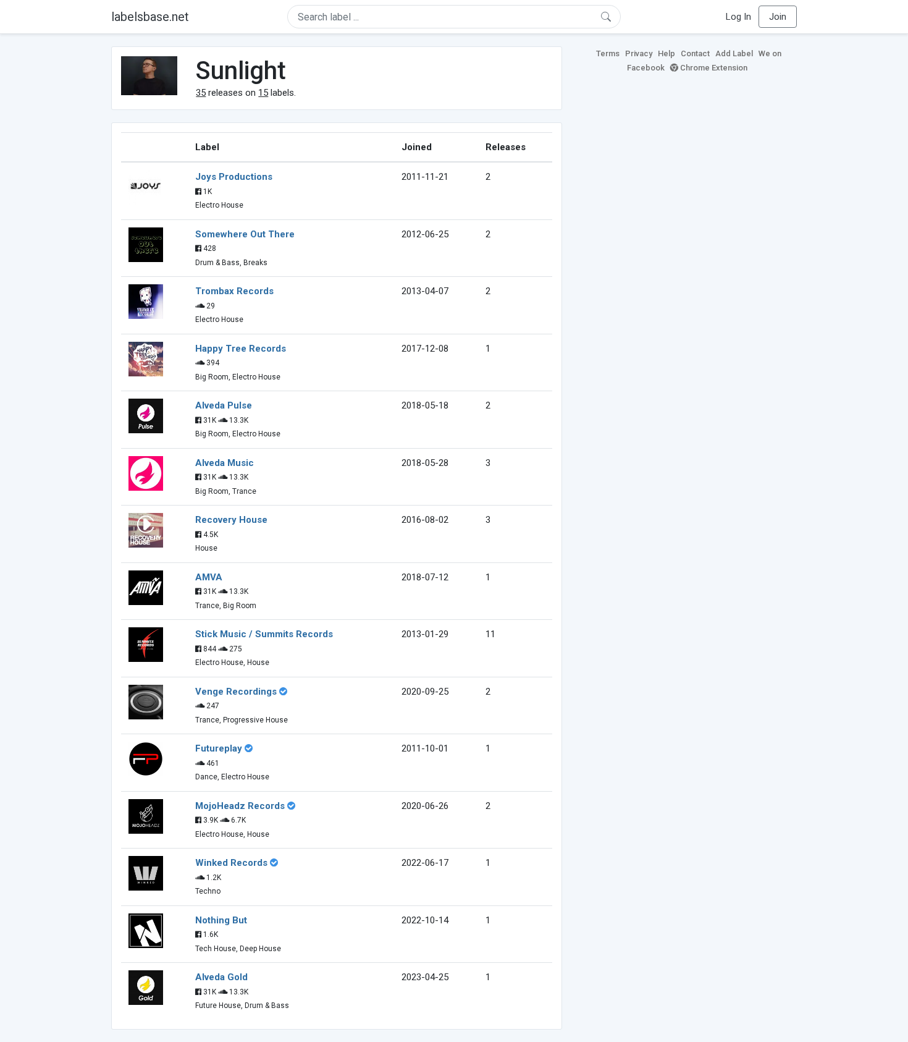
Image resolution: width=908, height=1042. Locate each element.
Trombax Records (234, 291)
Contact (695, 53)
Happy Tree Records (240, 348)
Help (666, 53)
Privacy (638, 53)
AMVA (208, 577)
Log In (738, 16)
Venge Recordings (236, 691)
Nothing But (221, 920)
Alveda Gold (221, 977)
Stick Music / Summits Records (264, 634)
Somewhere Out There (245, 234)
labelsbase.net (150, 16)
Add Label (734, 53)
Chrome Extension (712, 67)
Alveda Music (224, 462)
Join (777, 16)
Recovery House (231, 519)
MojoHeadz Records (240, 805)
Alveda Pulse (223, 405)
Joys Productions (233, 176)
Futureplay (218, 748)
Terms (608, 53)
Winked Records (231, 862)
